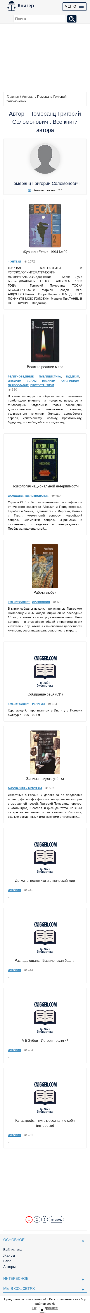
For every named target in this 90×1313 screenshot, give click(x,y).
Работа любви (45, 592)
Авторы (27, 96)
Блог (7, 1261)
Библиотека (12, 1250)
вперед (56, 1219)
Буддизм (72, 376)
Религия (38, 704)
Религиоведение (21, 376)
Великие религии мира (45, 367)
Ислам (31, 381)
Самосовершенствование (28, 495)
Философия (41, 602)
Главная (13, 96)
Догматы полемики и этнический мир (45, 880)
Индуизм (14, 381)
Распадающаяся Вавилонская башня (45, 960)
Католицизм (70, 381)
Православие (18, 385)
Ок (34, 1308)
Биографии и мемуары (25, 788)
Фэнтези (14, 261)
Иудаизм (48, 381)
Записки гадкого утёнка (45, 779)
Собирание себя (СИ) (45, 694)
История (14, 890)
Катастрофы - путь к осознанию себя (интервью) (45, 1123)
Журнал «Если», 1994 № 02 (45, 252)
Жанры (9, 1255)
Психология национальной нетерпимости (45, 486)
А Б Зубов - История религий (45, 1040)
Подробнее (49, 1308)
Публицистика (50, 376)
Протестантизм (42, 385)
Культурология (19, 602)
